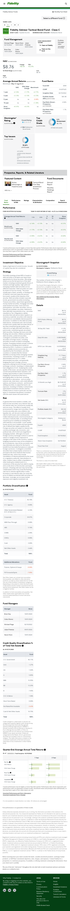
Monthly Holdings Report (50, 190)
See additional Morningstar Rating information (47, 298)
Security (39, 896)
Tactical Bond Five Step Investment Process (38, 185)
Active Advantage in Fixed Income (17, 184)
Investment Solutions (60, 887)
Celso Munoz (17, 50)
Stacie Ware (19, 43)
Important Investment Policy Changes (14, 256)
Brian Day (7, 49)
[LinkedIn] (4, 890)
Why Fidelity (7, 878)
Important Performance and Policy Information (17, 254)
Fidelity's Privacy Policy (10, 884)
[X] (14, 890)
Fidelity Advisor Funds (10, 12)
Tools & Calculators (59, 894)
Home (55, 881)
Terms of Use (40, 881)
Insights (55, 884)
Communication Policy (41, 888)
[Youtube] (9, 890)
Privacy (38, 884)
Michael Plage (9, 43)
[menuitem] (4, 3)
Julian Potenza (27, 44)
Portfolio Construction (57, 891)
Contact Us (17, 878)
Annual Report (50, 183)
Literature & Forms (59, 897)
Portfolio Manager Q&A (61, 42)
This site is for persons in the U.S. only (42, 901)
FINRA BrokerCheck (43, 905)
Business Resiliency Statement (42, 892)
